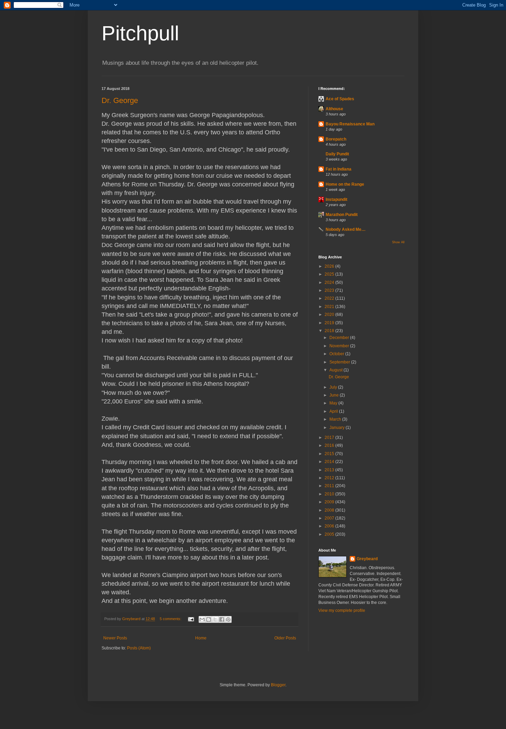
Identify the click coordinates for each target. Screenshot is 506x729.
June (334, 395)
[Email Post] (190, 619)
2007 (330, 518)
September (340, 362)
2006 (330, 526)
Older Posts (285, 638)
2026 (330, 266)
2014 (330, 461)
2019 (330, 322)
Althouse (334, 108)
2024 (330, 282)
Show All (398, 242)
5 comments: (171, 619)
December (339, 337)
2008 (330, 510)
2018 (330, 330)
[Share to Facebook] (221, 619)
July (333, 387)
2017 (330, 437)
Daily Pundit (337, 154)
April (334, 411)
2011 (330, 485)
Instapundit (336, 199)
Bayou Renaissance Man (350, 124)
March (335, 419)
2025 (330, 274)
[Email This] (202, 619)
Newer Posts (115, 638)
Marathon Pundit (342, 214)
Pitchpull (140, 33)
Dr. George (120, 100)
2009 (330, 502)
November (339, 345)
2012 (330, 477)
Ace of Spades (340, 98)
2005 (330, 534)
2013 (330, 470)
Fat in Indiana (338, 169)
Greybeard (367, 558)
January (337, 427)
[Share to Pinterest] (228, 619)
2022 (330, 298)
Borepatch (336, 139)
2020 (330, 314)
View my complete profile (341, 610)
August (336, 370)
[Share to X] (215, 619)
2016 (330, 445)
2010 (330, 494)
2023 (330, 290)
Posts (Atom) (139, 648)
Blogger (278, 684)
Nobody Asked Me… (346, 229)
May (333, 403)
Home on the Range (345, 184)
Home (201, 638)
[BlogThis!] (208, 619)
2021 (330, 306)
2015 (330, 453)
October (337, 353)
